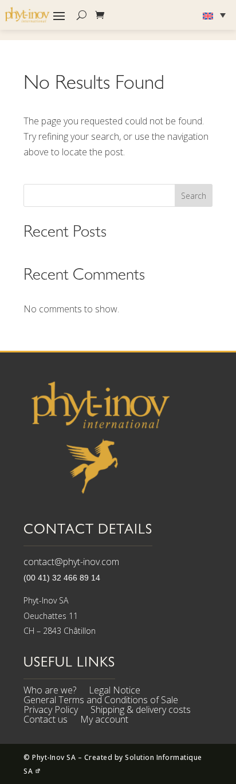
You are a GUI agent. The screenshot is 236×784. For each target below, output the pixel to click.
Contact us (45, 721)
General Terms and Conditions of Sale (100, 701)
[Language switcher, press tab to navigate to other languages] (215, 14)
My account (104, 721)
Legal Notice (114, 691)
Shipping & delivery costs (141, 711)
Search (193, 195)
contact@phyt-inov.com (71, 561)
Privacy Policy (50, 711)
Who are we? (49, 691)
